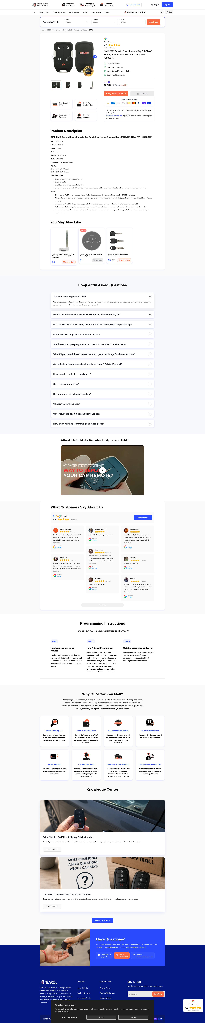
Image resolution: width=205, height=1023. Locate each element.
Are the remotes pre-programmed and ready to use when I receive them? (89, 344)
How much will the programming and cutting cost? (78, 423)
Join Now (158, 994)
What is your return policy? (66, 403)
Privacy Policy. (63, 1011)
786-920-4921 (135, 5)
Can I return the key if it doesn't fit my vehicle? (76, 413)
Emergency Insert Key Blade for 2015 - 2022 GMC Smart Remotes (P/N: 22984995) (63, 255)
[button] (162, 12)
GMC (49, 30)
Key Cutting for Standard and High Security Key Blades (118, 255)
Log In (156, 5)
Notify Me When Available (116, 93)
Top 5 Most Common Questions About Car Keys (67, 894)
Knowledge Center (84, 998)
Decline (133, 1017)
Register (167, 5)
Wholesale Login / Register (136, 12)
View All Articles (101, 920)
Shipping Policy (106, 998)
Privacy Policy (105, 988)
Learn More (51, 849)
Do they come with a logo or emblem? (72, 393)
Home (42, 30)
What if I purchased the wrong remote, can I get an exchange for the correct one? (94, 354)
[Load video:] (102, 470)
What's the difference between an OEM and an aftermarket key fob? (87, 314)
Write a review (143, 517)
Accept (101, 1017)
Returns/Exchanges (107, 993)
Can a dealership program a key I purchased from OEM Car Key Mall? (87, 364)
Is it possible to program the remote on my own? (77, 334)
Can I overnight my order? (66, 383)
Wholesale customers (114, 115)
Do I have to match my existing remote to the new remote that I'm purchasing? (92, 324)
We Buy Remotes (84, 993)
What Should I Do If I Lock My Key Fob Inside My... (68, 837)
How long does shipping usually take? (72, 374)
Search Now (153, 22)
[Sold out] (91, 252)
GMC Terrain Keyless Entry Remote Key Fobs (70, 30)
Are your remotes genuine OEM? (69, 296)
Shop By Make (83, 988)
